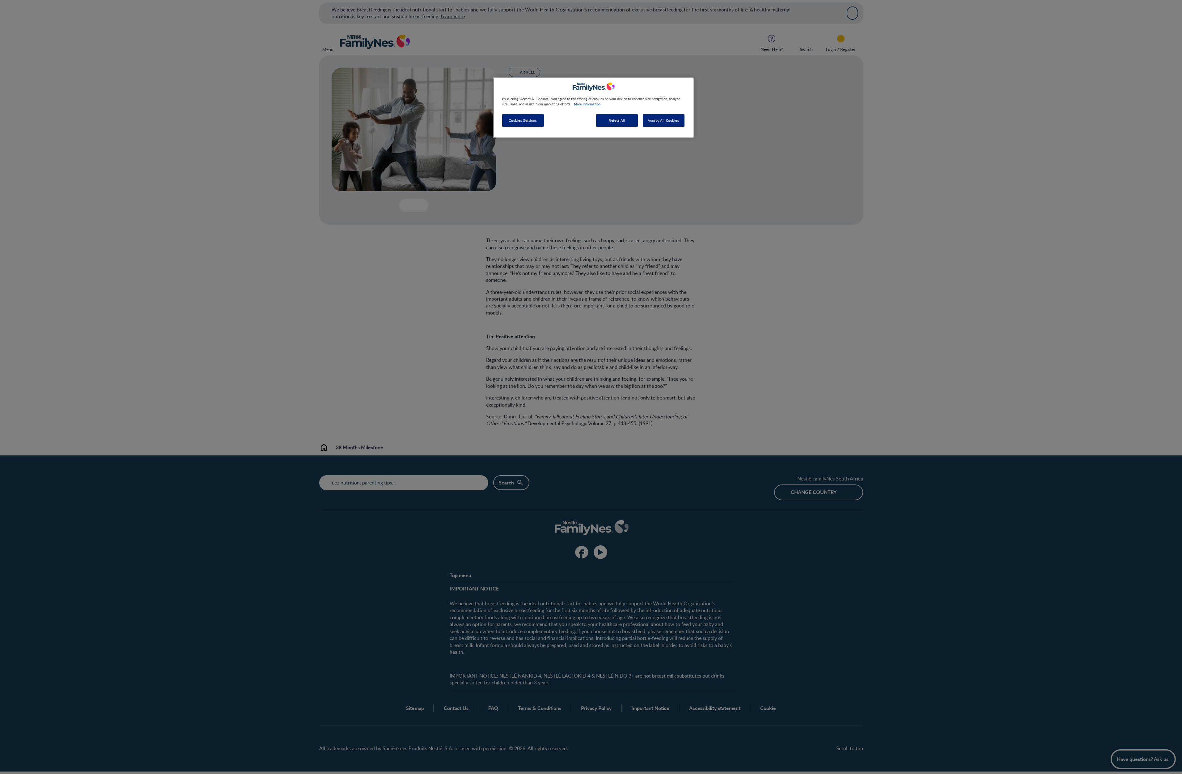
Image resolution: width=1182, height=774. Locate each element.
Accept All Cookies (663, 120)
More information (587, 103)
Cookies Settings (523, 120)
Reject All (617, 120)
